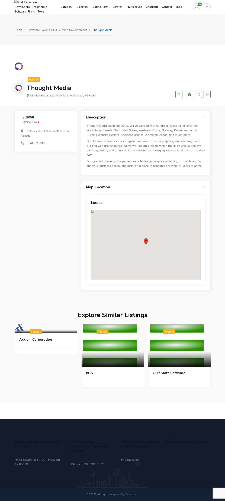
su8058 (28, 118)
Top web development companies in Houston (37, 444)
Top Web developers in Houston (186, 441)
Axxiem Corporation (35, 339)
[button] (146, 241)
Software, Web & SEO (42, 30)
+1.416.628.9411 (36, 143)
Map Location (98, 187)
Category (66, 7)
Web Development (74, 30)
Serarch (117, 7)
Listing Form (100, 7)
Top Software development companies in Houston (139, 444)
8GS (89, 373)
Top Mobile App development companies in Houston (89, 446)
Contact (167, 7)
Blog (179, 7)
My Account (134, 7)
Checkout (152, 7)
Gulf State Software (169, 373)
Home (18, 30)
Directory (82, 7)
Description (96, 117)
